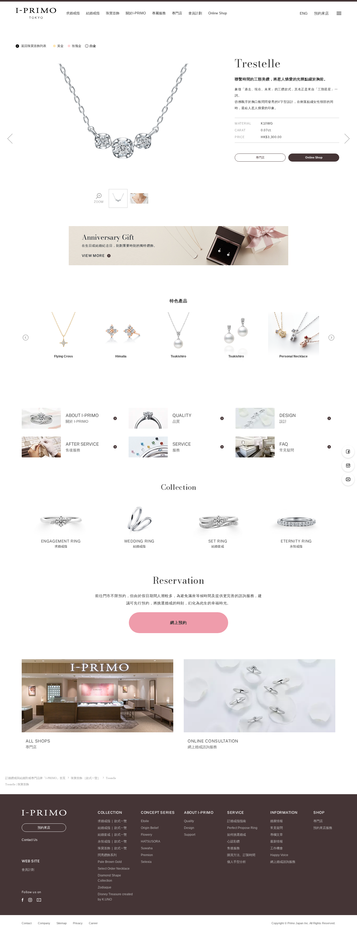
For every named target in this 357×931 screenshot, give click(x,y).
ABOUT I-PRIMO (198, 812)
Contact (27, 923)
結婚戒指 (104, 828)
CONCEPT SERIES (158, 812)
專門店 (260, 157)
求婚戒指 (104, 821)
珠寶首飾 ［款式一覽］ (85, 778)
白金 (93, 46)
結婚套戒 (104, 834)
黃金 (60, 46)
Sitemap (61, 923)
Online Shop (314, 157)
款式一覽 (120, 821)
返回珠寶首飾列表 (33, 46)
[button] (26, 337)
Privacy (78, 923)
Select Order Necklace (114, 868)
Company (44, 923)
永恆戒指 (104, 841)
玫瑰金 (76, 46)
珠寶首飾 (104, 848)
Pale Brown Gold (110, 862)
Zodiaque (104, 887)
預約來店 (44, 827)
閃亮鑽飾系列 (107, 855)
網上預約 (178, 622)
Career (93, 923)
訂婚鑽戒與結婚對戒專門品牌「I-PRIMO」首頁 (35, 778)
